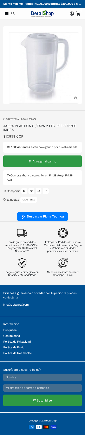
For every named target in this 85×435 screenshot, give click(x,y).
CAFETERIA (11, 119)
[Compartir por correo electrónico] (46, 191)
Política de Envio (13, 347)
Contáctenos (11, 335)
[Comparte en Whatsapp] (38, 191)
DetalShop (51, 420)
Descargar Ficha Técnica (45, 216)
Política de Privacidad (17, 341)
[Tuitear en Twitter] (31, 191)
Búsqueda (10, 330)
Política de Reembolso (17, 353)
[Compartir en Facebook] (24, 191)
